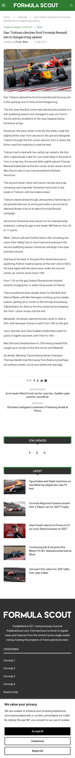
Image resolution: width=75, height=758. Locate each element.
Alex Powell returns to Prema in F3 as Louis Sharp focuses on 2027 (49, 527)
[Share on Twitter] (37, 380)
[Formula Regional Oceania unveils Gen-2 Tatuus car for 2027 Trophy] (14, 509)
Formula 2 (9, 668)
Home (7, 17)
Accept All (38, 731)
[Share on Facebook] (34, 380)
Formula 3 (9, 676)
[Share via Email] (45, 380)
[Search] (71, 5)
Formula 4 (9, 684)
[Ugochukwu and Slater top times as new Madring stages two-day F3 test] (14, 487)
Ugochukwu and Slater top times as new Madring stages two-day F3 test (50, 485)
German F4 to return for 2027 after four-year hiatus (49, 571)
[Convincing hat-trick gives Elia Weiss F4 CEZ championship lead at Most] (14, 553)
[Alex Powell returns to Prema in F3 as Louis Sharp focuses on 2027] (14, 531)
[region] (37, 728)
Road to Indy (11, 692)
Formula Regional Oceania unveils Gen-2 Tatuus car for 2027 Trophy (49, 505)
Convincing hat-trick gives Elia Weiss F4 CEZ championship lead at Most (50, 551)
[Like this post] (30, 380)
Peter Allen (22, 41)
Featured (22, 17)
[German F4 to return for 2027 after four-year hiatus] (14, 575)
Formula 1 (9, 660)
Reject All (37, 750)
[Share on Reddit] (41, 380)
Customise (37, 741)
